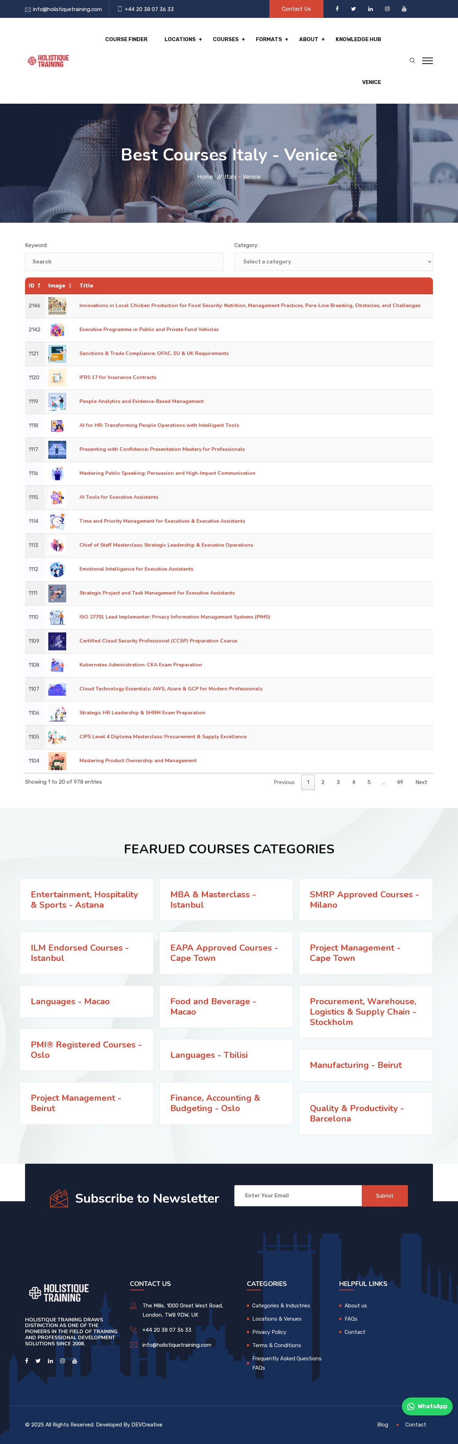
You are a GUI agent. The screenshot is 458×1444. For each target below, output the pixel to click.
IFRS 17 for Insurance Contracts (117, 377)
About (308, 39)
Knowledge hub (358, 39)
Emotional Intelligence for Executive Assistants (136, 569)
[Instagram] (388, 9)
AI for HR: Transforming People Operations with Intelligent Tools (159, 425)
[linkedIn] (371, 9)
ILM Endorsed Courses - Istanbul (80, 953)
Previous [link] (284, 782)
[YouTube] (404, 9)
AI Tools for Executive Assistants (118, 497)
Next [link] (421, 782)
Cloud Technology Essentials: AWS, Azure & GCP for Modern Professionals (170, 688)
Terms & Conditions (276, 1345)
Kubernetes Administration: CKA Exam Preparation (140, 664)
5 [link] (369, 782)
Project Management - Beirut (76, 1103)
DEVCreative (146, 1424)
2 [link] (323, 782)
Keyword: (36, 245)
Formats (269, 39)
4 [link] (353, 782)
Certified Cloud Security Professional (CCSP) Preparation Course (158, 640)
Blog (382, 1424)
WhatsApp (432, 1406)
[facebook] (338, 9)
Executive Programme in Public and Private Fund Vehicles (149, 329)
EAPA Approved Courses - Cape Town (224, 953)
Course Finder (126, 39)
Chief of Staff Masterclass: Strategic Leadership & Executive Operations (166, 545)
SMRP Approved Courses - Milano (364, 900)
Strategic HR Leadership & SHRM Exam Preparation (142, 712)
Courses (226, 39)
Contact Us (296, 9)
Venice (371, 82)
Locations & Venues (277, 1319)
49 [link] (400, 782)
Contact (355, 1332)
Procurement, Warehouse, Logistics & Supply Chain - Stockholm (363, 1012)
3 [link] (338, 782)
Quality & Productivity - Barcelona (357, 1113)
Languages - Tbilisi (209, 1055)
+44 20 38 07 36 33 (149, 9)
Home (205, 176)
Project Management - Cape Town (355, 953)
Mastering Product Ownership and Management (137, 760)
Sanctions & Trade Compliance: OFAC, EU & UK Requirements (154, 353)
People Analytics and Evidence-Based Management (141, 401)
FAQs (351, 1319)
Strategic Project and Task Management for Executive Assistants (157, 593)
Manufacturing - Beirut (356, 1065)
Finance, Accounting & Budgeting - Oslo (215, 1103)
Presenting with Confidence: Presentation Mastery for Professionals (162, 449)
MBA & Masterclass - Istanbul (213, 900)
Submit (385, 1196)
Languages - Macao (70, 1001)
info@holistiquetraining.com (67, 9)
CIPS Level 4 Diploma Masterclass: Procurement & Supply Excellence (163, 736)
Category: (246, 245)
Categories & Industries (281, 1305)
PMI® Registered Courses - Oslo (86, 1050)
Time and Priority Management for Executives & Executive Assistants (162, 521)
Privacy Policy (269, 1332)
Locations (180, 39)
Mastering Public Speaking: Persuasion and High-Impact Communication (167, 473)
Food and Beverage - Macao (213, 1006)
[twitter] (354, 9)
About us (356, 1305)
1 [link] (308, 782)
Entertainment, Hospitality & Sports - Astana (84, 900)
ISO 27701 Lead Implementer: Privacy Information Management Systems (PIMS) (175, 616)
